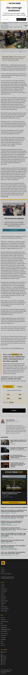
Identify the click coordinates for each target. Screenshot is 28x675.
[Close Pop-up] (26, 1)
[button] (14, 337)
